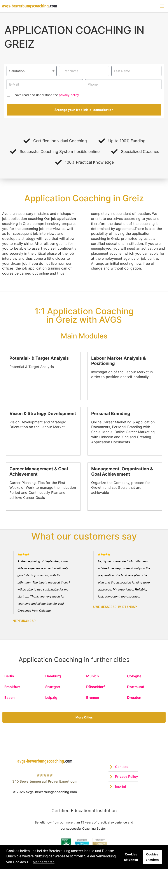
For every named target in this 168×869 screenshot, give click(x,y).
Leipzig (51, 697)
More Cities (84, 717)
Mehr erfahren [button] (43, 862)
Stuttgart (52, 687)
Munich (92, 676)
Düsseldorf (95, 687)
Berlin (9, 676)
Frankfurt (12, 687)
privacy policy (69, 95)
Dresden (134, 697)
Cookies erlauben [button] (152, 857)
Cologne (134, 676)
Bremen (92, 697)
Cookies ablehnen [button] (131, 857)
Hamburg (53, 676)
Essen (9, 697)
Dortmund (135, 687)
